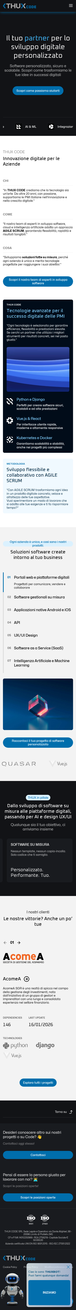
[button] (5, 942)
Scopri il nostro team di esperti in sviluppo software (38, 281)
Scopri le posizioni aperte (38, 1197)
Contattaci (38, 1155)
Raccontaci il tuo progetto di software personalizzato (38, 742)
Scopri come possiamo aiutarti (38, 90)
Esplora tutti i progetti (38, 1082)
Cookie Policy (10, 1267)
